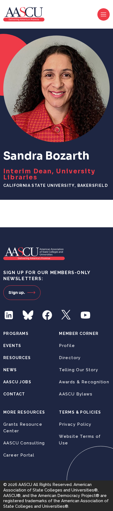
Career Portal (18, 455)
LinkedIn (8, 315)
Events (12, 345)
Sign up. (17, 292)
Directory (70, 357)
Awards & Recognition (84, 381)
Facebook (47, 315)
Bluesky (27, 315)
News (10, 370)
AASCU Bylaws (75, 394)
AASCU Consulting (24, 443)
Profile (67, 345)
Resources (17, 358)
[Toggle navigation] (103, 14)
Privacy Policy (75, 424)
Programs (16, 333)
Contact (14, 394)
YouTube (85, 315)
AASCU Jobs (17, 382)
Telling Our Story (78, 369)
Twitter (66, 315)
